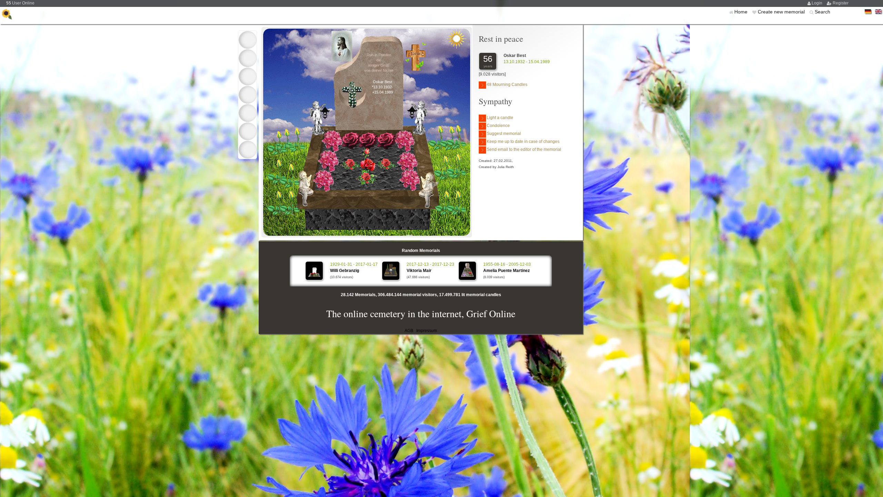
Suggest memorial (504, 133)
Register (841, 3)
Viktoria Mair (419, 270)
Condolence (498, 125)
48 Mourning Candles (507, 84)
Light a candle (500, 117)
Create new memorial (782, 11)
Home (741, 11)
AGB (409, 330)
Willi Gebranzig (344, 270)
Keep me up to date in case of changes (523, 141)
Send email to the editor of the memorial (524, 149)
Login (817, 3)
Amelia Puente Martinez (506, 270)
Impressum (426, 330)
